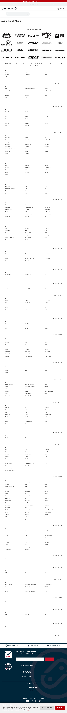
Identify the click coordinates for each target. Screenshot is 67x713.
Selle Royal (7, 507)
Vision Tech (27, 572)
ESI (45, 188)
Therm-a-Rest (8, 549)
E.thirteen (7, 186)
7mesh (46, 74)
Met (26, 342)
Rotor (46, 456)
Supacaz (46, 502)
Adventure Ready (28, 90)
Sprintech (27, 516)
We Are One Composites (10, 589)
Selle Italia (7, 505)
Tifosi (26, 535)
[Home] (9, 8)
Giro (6, 242)
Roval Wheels (47, 461)
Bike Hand (27, 111)
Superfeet (47, 505)
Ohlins (6, 393)
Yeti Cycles (27, 614)
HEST (26, 253)
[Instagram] (32, 701)
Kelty (6, 311)
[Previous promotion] (13, 4)
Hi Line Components (29, 258)
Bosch (46, 111)
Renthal (7, 461)
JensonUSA (27, 288)
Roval (46, 458)
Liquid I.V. (27, 323)
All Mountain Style (29, 97)
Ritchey (26, 461)
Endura (26, 188)
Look (46, 323)
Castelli (6, 153)
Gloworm (27, 228)
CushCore (47, 148)
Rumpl (46, 465)
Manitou (7, 344)
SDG (6, 495)
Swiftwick (47, 514)
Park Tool (7, 412)
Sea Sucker (7, 498)
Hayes (6, 260)
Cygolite (46, 151)
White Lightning (48, 586)
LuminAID (47, 328)
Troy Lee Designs (48, 535)
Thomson (27, 530)
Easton (6, 190)
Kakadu (7, 302)
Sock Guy (27, 502)
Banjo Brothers (8, 111)
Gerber (6, 239)
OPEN (26, 391)
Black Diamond (28, 118)
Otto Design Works (49, 391)
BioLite (26, 116)
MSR (46, 342)
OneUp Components (29, 384)
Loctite (26, 328)
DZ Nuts (46, 172)
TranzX (46, 530)
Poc (26, 423)
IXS (45, 274)
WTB (46, 591)
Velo (6, 572)
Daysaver (7, 167)
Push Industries (48, 426)
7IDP (46, 72)
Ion (25, 277)
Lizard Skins (27, 326)
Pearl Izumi (7, 419)
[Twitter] (39, 701)
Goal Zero (27, 230)
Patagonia (7, 414)
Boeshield (27, 125)
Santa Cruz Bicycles (9, 486)
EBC (6, 193)
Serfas (6, 512)
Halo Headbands (8, 253)
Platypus (27, 419)
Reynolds (27, 451)
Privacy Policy (26, 710)
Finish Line (7, 216)
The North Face (8, 547)
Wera (6, 591)
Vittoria (46, 572)
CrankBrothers (48, 141)
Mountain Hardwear (29, 353)
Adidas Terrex (8, 100)
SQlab (46, 482)
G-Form (7, 228)
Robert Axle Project (29, 465)
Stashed (46, 491)
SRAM (46, 486)
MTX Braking (47, 346)
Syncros (46, 516)
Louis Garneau (48, 326)
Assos (46, 95)
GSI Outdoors (47, 232)
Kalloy (6, 307)
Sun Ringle (47, 498)
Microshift (27, 346)
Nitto (26, 370)
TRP (45, 537)
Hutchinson (47, 258)
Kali (6, 305)
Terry (6, 544)
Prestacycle (47, 407)
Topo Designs (28, 547)
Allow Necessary (47, 707)
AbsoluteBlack (8, 90)
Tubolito (46, 544)
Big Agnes (7, 125)
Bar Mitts (7, 114)
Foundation (47, 207)
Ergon (46, 186)
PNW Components (29, 421)
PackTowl (7, 407)
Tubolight (47, 542)
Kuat (46, 309)
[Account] (58, 9)
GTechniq (47, 235)
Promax (46, 421)
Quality (6, 437)
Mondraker (27, 351)
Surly (46, 507)
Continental (47, 139)
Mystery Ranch (48, 356)
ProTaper (46, 423)
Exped (46, 193)
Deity (6, 169)
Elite (26, 186)
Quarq (26, 437)
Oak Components (9, 384)
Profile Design (47, 416)
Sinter (26, 486)
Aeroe (26, 93)
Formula (27, 216)
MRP (46, 340)
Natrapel (7, 367)
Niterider (27, 367)
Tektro (6, 537)
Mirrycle (27, 349)
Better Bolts (7, 121)
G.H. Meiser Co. (8, 230)
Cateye (26, 137)
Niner (6, 372)
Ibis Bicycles (8, 274)
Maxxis (26, 340)
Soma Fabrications (29, 505)
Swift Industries (48, 512)
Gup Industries (48, 239)
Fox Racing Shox (48, 211)
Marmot (7, 349)
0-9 (14, 63)
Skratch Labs (27, 491)
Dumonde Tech (48, 167)
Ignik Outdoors (8, 277)
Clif (45, 137)
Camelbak (7, 137)
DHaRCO (27, 165)
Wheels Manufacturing (30, 591)
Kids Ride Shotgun (29, 302)
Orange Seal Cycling (29, 395)
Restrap (7, 465)
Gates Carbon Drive (9, 237)
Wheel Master (28, 589)
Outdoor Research (49, 395)
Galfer (6, 232)
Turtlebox (47, 547)
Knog (26, 307)
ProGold (46, 419)
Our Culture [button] (33, 687)
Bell (6, 116)
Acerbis (7, 95)
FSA (45, 216)
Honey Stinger (28, 260)
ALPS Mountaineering (49, 90)
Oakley (6, 386)
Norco (46, 370)
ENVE (26, 193)
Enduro (26, 190)
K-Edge (6, 300)
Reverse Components (9, 470)
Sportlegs (27, 514)
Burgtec (46, 118)
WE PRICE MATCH (33, 4)
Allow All (60, 707)
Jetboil (46, 288)
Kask (6, 309)
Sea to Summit (8, 500)
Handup (7, 258)
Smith (26, 498)
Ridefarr (27, 456)
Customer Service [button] (33, 683)
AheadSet (27, 95)
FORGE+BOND (28, 214)
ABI (6, 88)
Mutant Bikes (47, 353)
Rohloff (46, 454)
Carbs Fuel (7, 151)
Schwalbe (7, 491)
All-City (26, 100)
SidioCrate (7, 519)
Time (26, 540)
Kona (26, 309)
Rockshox (47, 449)
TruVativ (46, 540)
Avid (45, 97)
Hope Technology (48, 253)
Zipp (6, 628)
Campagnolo (8, 141)
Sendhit (7, 509)
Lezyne (6, 328)
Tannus (6, 535)
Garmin (7, 235)
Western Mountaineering (30, 584)
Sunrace (46, 500)
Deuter (6, 174)
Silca (26, 484)
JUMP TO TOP (58, 83)
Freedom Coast (48, 214)
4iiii (6, 76)
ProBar (46, 412)
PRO (46, 409)
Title (26, 542)
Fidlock (6, 214)
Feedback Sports (8, 209)
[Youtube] (27, 701)
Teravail (7, 542)
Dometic (27, 172)
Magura (7, 342)
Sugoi (46, 495)
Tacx (6, 530)
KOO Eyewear (48, 300)
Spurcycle (27, 519)
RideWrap (27, 458)
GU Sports (47, 237)
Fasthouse (7, 207)
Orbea (46, 384)
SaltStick (7, 484)
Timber (26, 537)
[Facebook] (36, 701)
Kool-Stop (47, 302)
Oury (46, 393)
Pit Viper (27, 414)
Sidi (6, 516)
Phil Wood (27, 409)
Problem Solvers (48, 414)
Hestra (26, 256)
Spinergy (27, 512)
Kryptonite (47, 305)
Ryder (46, 468)
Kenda (26, 300)
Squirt (46, 484)
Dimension (27, 167)
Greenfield (47, 228)
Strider (46, 493)
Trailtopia (27, 549)
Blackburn (27, 121)
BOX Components (48, 114)
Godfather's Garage (29, 232)
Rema (6, 458)
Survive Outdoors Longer (50, 509)
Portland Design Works (30, 426)
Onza (26, 388)
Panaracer (7, 409)
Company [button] (33, 691)
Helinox (7, 263)
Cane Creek (7, 144)
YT (45, 614)
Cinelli (26, 151)
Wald (6, 586)
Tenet (6, 540)
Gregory (46, 230)
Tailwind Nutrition (9, 533)
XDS (6, 603)
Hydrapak (47, 260)
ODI (6, 388)
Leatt (6, 326)
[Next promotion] (53, 4)
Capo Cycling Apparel (10, 148)
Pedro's (6, 423)
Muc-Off (46, 349)
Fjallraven (27, 209)
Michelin (27, 344)
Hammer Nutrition (9, 256)
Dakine (6, 165)
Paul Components (9, 416)
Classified (27, 153)
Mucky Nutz (47, 351)
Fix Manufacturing (29, 207)
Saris (6, 488)
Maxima (7, 356)
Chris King (27, 146)
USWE (46, 560)
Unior (6, 560)
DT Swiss (46, 165)
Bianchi (7, 123)
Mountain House (28, 356)
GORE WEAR (28, 237)
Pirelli (26, 412)
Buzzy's (46, 123)
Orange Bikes (28, 393)
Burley (46, 121)
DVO (46, 169)
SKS (26, 493)
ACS (6, 97)
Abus (6, 93)
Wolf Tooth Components (50, 589)
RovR (46, 463)
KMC (26, 305)
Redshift (7, 456)
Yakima (6, 614)
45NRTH (7, 74)
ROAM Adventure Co (29, 463)
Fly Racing (27, 211)
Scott (6, 493)
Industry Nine (28, 274)
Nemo (6, 370)
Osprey (46, 388)
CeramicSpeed (28, 139)
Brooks (46, 116)
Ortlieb (46, 386)
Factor (6, 204)
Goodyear (27, 235)
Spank (26, 507)
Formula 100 (47, 204)
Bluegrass (27, 123)
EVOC (46, 190)
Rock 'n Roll (27, 468)
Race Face (7, 451)
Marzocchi (7, 351)
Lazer (6, 323)
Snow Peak (27, 500)
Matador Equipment (9, 353)
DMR (26, 169)
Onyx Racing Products (29, 386)
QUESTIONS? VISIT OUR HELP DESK (27, 672)
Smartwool (27, 495)
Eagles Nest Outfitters (10, 188)
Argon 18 (47, 93)
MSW (46, 344)
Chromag (27, 148)
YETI (6, 617)
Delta (6, 172)
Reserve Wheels (8, 463)
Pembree (7, 426)
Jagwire (7, 288)
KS (45, 307)
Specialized (27, 509)
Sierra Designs (28, 482)
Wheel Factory (28, 586)
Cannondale (8, 146)
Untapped (27, 560)
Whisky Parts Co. (48, 584)
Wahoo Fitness (8, 584)
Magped (7, 340)
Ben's (6, 118)
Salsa (6, 482)
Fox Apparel (47, 209)
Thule (26, 533)
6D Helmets (27, 74)
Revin (26, 449)
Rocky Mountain (48, 451)
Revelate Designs (9, 468)
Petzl (26, 407)
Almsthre (46, 88)
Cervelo (26, 141)
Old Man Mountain (9, 395)
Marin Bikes (7, 346)
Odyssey (7, 391)
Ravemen (7, 454)
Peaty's (6, 421)
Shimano (7, 514)
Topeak (26, 544)
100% (6, 72)
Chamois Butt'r (28, 144)
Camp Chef (7, 139)
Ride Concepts (28, 454)
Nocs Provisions (48, 367)
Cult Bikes (47, 144)
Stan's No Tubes (48, 488)
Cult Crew (47, 146)
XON (26, 603)
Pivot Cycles (27, 416)
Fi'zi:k (6, 211)
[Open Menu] (3, 14)
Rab (6, 449)
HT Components (48, 256)
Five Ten (26, 204)
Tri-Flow (46, 533)
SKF (26, 488)
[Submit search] (27, 13)
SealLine (7, 502)
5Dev (26, 72)
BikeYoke (27, 114)
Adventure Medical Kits (30, 88)
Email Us (28, 676)
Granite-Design (28, 239)
